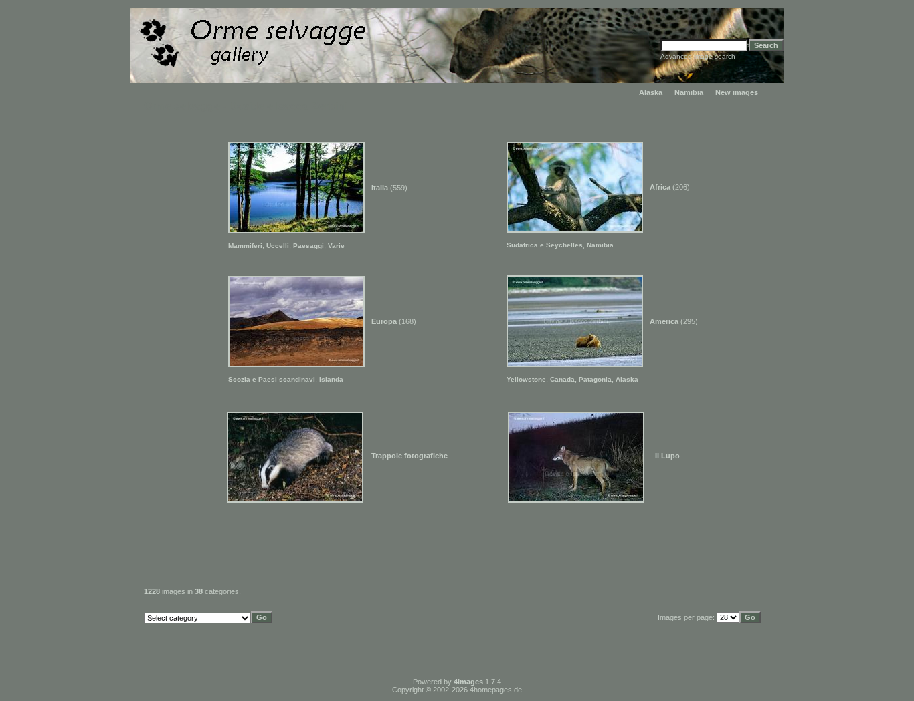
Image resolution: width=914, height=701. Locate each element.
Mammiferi (245, 245)
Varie (336, 245)
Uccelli (277, 245)
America (664, 321)
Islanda (331, 379)
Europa (384, 321)
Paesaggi (308, 245)
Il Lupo (667, 456)
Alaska (650, 92)
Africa (660, 187)
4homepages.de (496, 690)
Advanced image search (697, 56)
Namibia (688, 92)
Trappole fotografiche (409, 456)
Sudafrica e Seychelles (545, 245)
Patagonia (595, 379)
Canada (562, 379)
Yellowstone (526, 379)
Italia (379, 188)
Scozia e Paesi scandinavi (271, 379)
